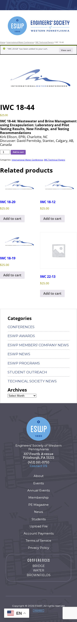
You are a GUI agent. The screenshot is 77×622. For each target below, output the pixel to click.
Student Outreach (27, 372)
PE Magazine (38, 505)
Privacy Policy (38, 548)
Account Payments (39, 533)
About (39, 476)
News (38, 512)
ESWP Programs (24, 363)
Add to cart (18, 152)
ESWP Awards (21, 336)
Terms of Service (38, 540)
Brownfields (39, 575)
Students (39, 519)
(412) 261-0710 (38, 462)
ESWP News (19, 354)
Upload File (39, 526)
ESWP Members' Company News (38, 345)
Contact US (38, 466)
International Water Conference (20, 42)
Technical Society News (32, 381)
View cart (66, 50)
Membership (38, 497)
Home (2, 42)
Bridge (38, 566)
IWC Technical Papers (44, 42)
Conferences (21, 327)
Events (38, 483)
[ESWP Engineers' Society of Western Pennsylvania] (38, 25)
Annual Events (38, 490)
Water (38, 570)
